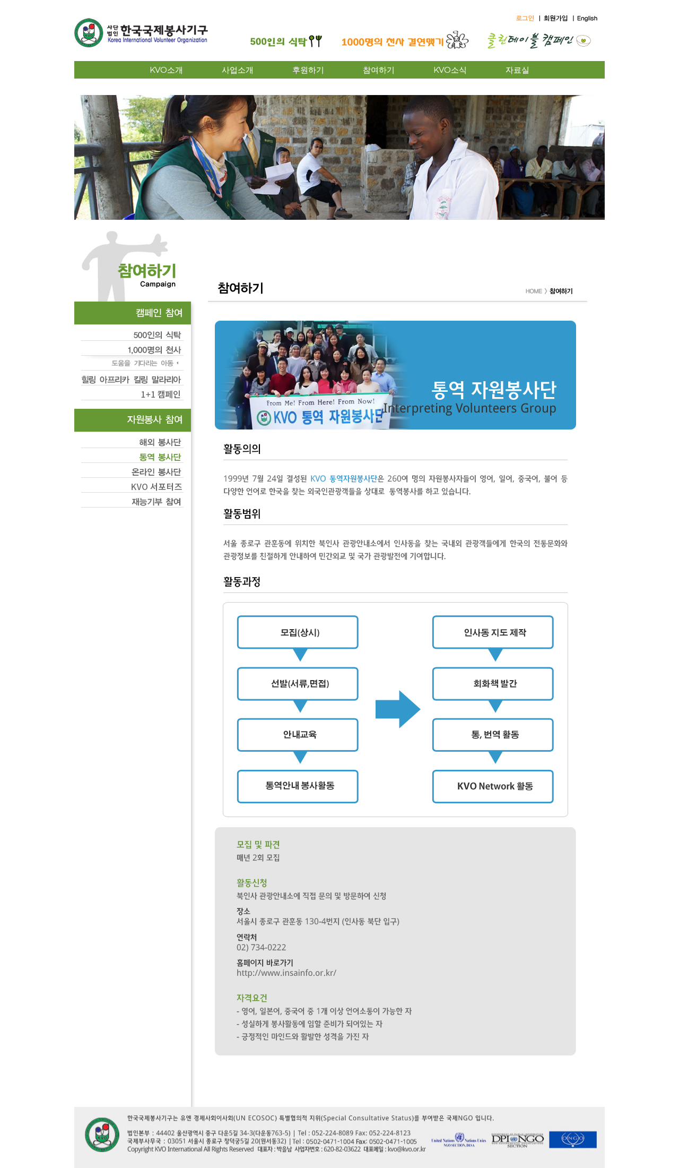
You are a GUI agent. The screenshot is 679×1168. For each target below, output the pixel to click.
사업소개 (238, 70)
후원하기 (308, 70)
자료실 (517, 70)
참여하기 (379, 70)
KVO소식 (450, 70)
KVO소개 (166, 70)
